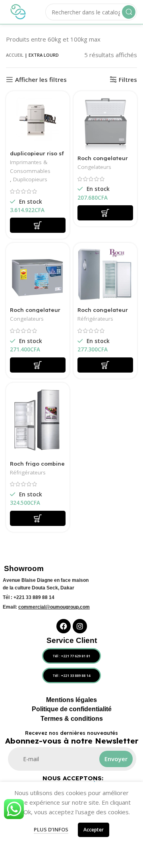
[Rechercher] (128, 12)
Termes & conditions (72, 718)
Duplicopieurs (30, 179)
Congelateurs (94, 167)
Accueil (14, 55)
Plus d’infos (51, 829)
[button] (38, 225)
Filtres (128, 79)
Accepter (93, 829)
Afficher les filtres (41, 79)
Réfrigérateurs (95, 318)
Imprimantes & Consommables (30, 167)
